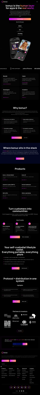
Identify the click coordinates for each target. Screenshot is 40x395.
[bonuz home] (4, 2)
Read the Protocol (20, 158)
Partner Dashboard (4, 375)
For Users (18, 371)
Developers (19, 373)
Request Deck (16, 301)
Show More (20, 330)
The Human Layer (11, 370)
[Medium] (18, 387)
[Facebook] (29, 387)
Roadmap (31, 373)
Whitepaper (13, 360)
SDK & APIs (3, 377)
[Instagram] (25, 387)
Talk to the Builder (25, 236)
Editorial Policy (32, 382)
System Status (32, 375)
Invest (18, 377)
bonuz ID (3, 371)
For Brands (18, 370)
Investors (18, 375)
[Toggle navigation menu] (37, 2)
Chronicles (31, 371)
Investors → (24, 97)
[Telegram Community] (21, 387)
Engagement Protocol (12, 373)
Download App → (25, 82)
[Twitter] (14, 387)
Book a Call (24, 301)
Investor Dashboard (25, 371)
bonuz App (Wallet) (4, 370)
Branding (23, 379)
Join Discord (24, 377)
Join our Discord (5, 360)
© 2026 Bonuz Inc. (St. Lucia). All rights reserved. (20, 392)
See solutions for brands (17, 137)
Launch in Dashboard (15, 236)
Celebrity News (24, 375)
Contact (31, 379)
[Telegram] (11, 387)
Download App (20, 19)
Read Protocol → (6, 97)
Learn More (25, 137)
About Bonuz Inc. (32, 370)
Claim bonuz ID (24, 268)
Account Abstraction (12, 375)
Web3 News (24, 373)
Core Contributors (32, 377)
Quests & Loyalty (4, 373)
